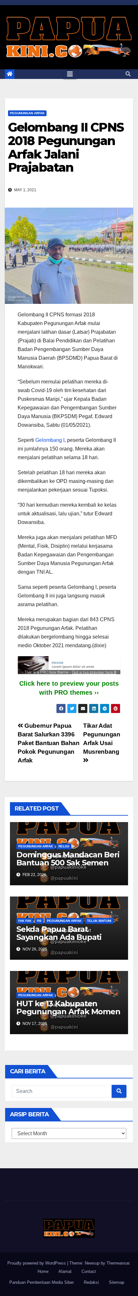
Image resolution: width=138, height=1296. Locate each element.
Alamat (65, 1271)
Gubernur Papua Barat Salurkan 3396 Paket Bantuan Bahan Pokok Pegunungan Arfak (49, 743)
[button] (128, 74)
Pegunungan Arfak (27, 113)
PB (39, 921)
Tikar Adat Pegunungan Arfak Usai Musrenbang (101, 738)
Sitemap (116, 1282)
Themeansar (118, 1263)
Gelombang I (50, 440)
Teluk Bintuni (99, 921)
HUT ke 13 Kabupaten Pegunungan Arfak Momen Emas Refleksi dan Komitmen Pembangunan (68, 1015)
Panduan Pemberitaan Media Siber (41, 1282)
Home (43, 1271)
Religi (63, 846)
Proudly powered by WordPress (37, 1263)
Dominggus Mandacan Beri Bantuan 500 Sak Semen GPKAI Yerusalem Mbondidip (67, 866)
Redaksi (91, 1282)
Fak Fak (24, 921)
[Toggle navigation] (70, 74)
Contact (89, 1271)
